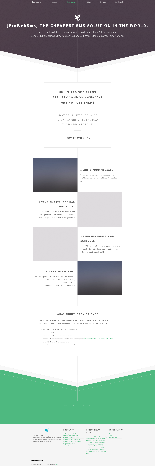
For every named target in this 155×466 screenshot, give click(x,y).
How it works (72, 2)
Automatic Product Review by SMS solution (99, 339)
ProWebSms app (58, 32)
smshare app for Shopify (69, 443)
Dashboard (119, 2)
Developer (112, 433)
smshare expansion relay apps (70, 435)
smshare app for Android (69, 433)
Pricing (88, 2)
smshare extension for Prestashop (72, 441)
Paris (56, 464)
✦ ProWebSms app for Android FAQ (95, 447)
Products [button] (54, 2)
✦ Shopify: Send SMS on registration (95, 442)
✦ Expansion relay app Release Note (95, 449)
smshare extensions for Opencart (71, 439)
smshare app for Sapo (68, 445)
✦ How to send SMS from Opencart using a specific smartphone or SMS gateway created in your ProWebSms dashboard (96, 438)
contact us (88, 406)
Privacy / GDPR (113, 437)
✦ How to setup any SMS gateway (94, 444)
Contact (103, 2)
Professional (36, 2)
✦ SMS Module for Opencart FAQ (94, 446)
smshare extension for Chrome (71, 437)
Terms (111, 435)
